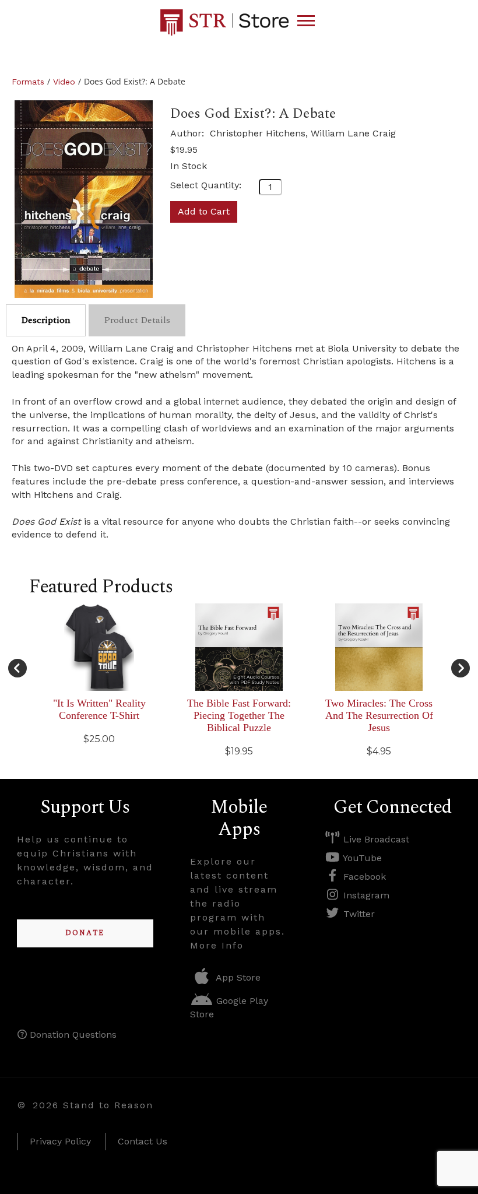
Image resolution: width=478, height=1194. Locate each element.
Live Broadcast (374, 839)
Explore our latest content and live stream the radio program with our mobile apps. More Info (237, 903)
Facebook (363, 876)
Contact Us (142, 1141)
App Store (237, 977)
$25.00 (99, 739)
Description (46, 320)
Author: (188, 133)
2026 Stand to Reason (93, 1105)
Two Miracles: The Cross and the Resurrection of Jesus (379, 715)
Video (64, 81)
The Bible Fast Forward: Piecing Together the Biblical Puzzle (239, 715)
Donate (84, 933)
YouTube (361, 857)
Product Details (137, 320)
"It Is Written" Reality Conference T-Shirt (99, 709)
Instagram (364, 895)
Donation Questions (72, 1034)
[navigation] (306, 21)
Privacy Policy (60, 1141)
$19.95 (184, 149)
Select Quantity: (205, 185)
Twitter (357, 913)
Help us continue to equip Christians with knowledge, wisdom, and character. (85, 860)
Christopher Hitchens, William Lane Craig (303, 133)
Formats (28, 81)
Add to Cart (204, 211)
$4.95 (379, 751)
